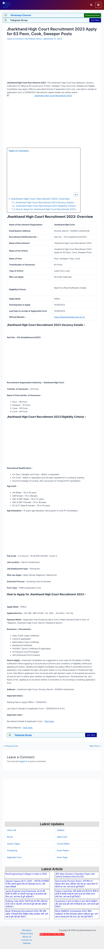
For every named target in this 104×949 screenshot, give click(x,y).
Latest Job (11, 830)
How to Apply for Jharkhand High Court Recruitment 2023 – (47, 209)
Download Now (92, 15)
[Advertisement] (52, 942)
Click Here (49, 721)
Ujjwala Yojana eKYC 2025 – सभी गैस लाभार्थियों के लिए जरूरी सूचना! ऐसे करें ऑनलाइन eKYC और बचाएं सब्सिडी (27, 884)
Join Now (95, 20)
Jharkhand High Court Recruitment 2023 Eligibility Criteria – (47, 206)
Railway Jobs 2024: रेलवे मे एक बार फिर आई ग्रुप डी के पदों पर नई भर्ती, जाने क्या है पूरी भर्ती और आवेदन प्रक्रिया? (27, 904)
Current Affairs (63, 844)
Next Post (95, 746)
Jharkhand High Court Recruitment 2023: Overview (40, 198)
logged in (23, 761)
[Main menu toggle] (98, 5)
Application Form (14, 857)
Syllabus (60, 830)
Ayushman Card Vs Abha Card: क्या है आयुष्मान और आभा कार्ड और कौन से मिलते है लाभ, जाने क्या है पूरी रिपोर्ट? (76, 904)
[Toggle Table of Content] (75, 194)
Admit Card (62, 837)
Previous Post (10, 746)
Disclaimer (26, 930)
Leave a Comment (15, 39)
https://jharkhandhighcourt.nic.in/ (69, 317)
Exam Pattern (63, 850)
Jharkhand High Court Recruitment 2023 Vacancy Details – (45, 202)
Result (10, 837)
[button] (91, 5)
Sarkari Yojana (13, 844)
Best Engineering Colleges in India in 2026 (26, 874)
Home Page (62, 857)
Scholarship (12, 850)
